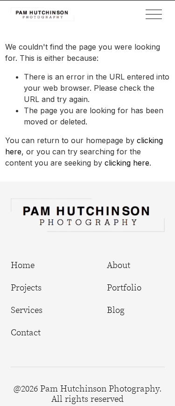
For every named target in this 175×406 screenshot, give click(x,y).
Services (26, 310)
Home (23, 265)
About (118, 265)
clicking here (127, 162)
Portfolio (124, 288)
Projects (26, 288)
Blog (116, 310)
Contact (26, 332)
